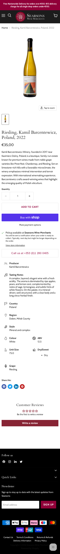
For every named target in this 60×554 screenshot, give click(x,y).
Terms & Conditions (24, 537)
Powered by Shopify (30, 548)
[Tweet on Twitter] (10, 386)
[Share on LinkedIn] (16, 386)
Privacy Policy (41, 540)
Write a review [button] (30, 423)
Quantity (6, 189)
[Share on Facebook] (4, 386)
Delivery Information (22, 540)
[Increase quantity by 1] (29, 196)
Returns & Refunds (45, 537)
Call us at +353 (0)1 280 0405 (30, 253)
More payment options (30, 225)
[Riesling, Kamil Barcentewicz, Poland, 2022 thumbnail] (5, 119)
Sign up (48, 504)
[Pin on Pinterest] (22, 386)
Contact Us (8, 537)
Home (5, 28)
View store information (15, 245)
